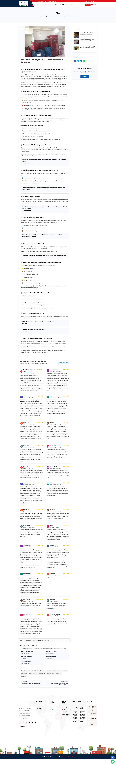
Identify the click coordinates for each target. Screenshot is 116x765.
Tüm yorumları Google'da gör (63, 362)
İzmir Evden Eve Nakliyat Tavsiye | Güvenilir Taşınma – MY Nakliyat (87, 47)
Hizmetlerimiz (51, 4)
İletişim (71, 4)
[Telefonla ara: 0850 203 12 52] (113, 757)
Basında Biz (62, 4)
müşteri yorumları (42, 673)
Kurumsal (44, 4)
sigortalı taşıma (65, 670)
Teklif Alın (65, 712)
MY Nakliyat (34, 670)
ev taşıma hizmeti (24, 673)
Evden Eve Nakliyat (24, 28)
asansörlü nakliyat (41, 670)
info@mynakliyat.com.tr (51, 1)
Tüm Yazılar (84, 76)
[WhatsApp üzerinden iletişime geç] (113, 762)
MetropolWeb (71, 756)
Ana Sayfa (38, 4)
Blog (67, 4)
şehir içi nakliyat (48, 670)
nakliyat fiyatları (24, 676)
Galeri (56, 4)
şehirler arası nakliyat (56, 670)
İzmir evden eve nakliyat (25, 670)
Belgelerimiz (39, 708)
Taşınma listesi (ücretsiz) (66, 715)
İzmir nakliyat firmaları (33, 673)
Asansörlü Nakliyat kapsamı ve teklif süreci (43, 640)
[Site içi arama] (96, 5)
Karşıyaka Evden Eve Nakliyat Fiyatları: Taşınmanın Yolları (86, 33)
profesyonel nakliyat (50, 673)
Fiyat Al (87, 4)
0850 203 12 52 (40, 1)
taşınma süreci (58, 673)
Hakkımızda (39, 706)
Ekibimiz (38, 711)
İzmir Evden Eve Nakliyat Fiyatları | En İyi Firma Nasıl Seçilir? (87, 40)
